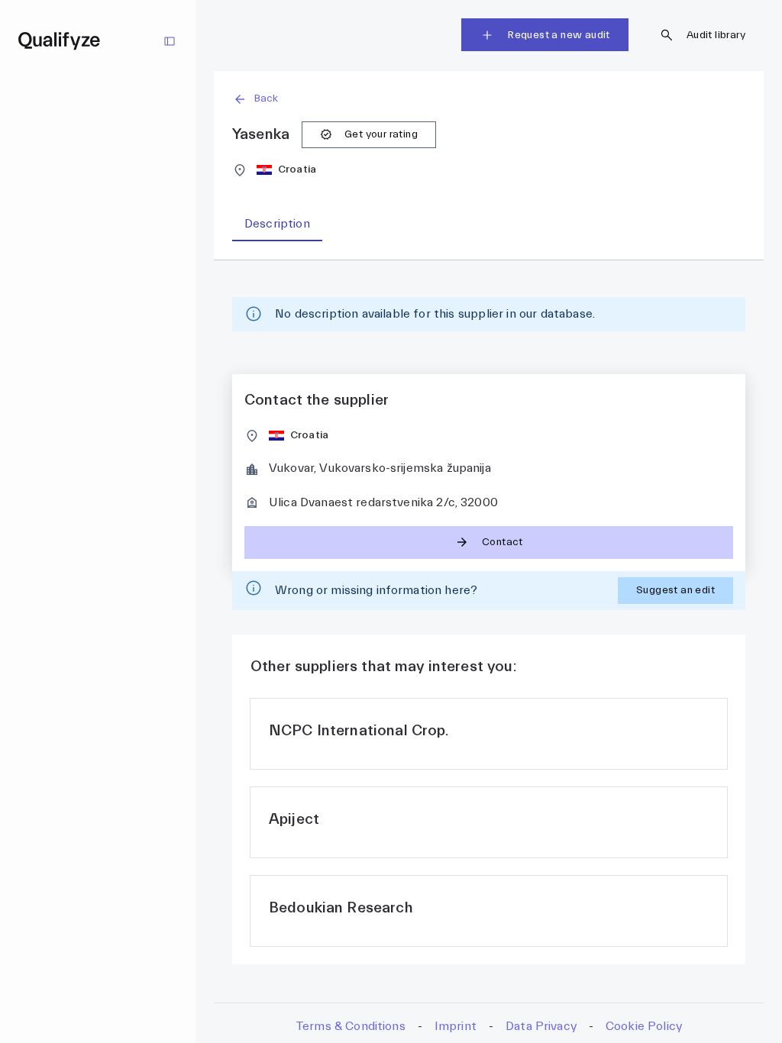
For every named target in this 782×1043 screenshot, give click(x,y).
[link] (488, 734)
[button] (488, 98)
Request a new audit (558, 35)
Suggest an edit (675, 590)
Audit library (716, 35)
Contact (502, 542)
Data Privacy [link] (541, 1026)
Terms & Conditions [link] (351, 1026)
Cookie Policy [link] (644, 1026)
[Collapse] (169, 41)
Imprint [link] (456, 1026)
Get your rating (381, 134)
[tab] (277, 224)
